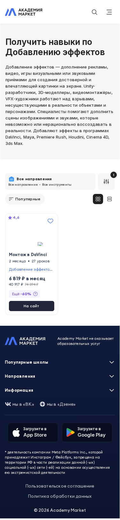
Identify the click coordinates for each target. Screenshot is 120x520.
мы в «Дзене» (61, 404)
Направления (20, 376)
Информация (19, 390)
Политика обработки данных (60, 496)
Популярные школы (26, 362)
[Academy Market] (23, 12)
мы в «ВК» (23, 404)
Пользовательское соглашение (60, 485)
